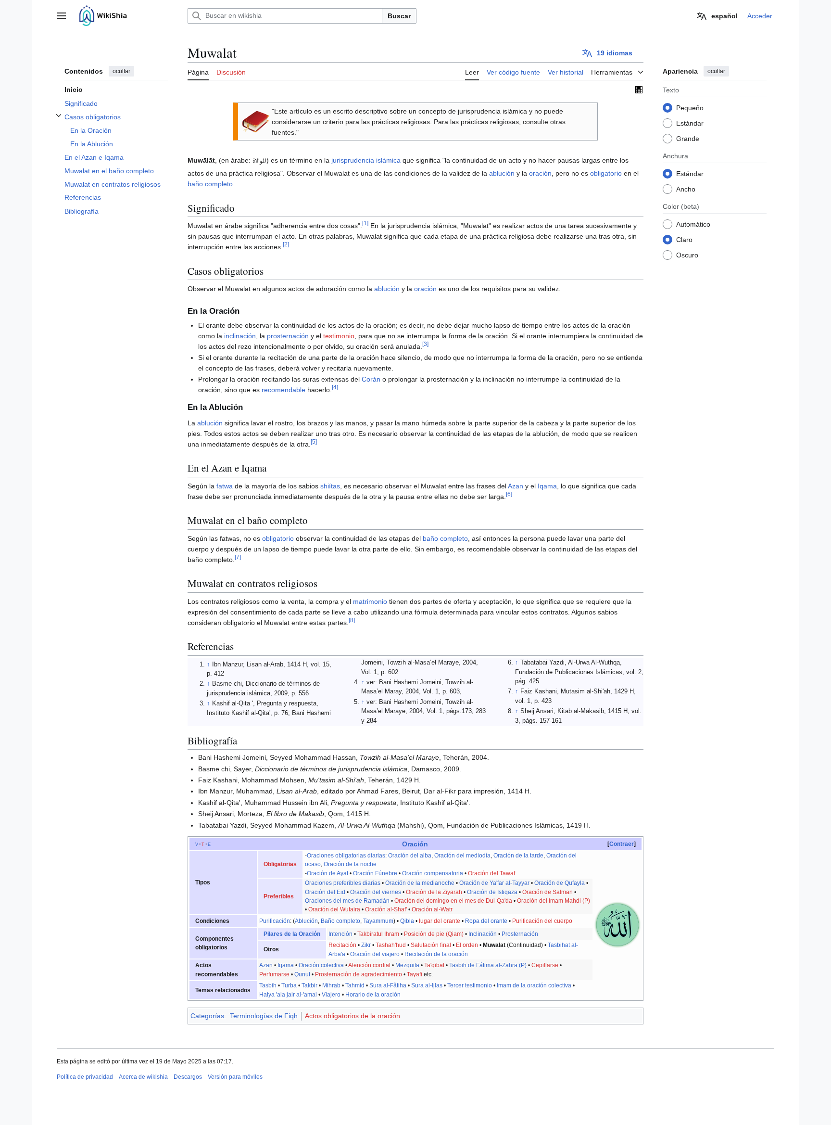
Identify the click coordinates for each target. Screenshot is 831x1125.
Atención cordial (369, 965)
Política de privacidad (85, 1077)
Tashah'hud (391, 945)
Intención (340, 934)
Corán (371, 379)
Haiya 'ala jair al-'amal (288, 994)
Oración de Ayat (327, 873)
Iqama (547, 486)
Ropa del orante (486, 921)
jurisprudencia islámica (366, 160)
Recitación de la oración (436, 954)
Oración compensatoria (432, 873)
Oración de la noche (350, 864)
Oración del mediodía (462, 855)
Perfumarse (274, 974)
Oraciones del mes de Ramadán (347, 900)
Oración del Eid (325, 892)
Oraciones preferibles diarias (342, 883)
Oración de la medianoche (419, 883)
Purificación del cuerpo (542, 921)
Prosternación (520, 934)
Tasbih (268, 985)
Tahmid (355, 985)
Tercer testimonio (469, 985)
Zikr (366, 945)
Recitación (342, 945)
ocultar (121, 71)
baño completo (210, 184)
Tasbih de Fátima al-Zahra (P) (488, 965)
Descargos (188, 1077)
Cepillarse (544, 965)
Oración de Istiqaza (492, 892)
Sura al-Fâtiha (387, 985)
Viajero (331, 994)
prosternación (288, 336)
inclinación (240, 336)
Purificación (274, 921)
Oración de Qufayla (559, 883)
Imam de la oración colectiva (534, 985)
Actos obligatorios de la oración (352, 1016)
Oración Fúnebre (375, 873)
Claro (684, 239)
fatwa (224, 486)
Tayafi (414, 974)
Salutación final (431, 945)
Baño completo (340, 921)
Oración (415, 844)
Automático (693, 224)
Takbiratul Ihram (378, 934)
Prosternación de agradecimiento (358, 974)
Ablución (306, 921)
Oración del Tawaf (491, 873)
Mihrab (331, 985)
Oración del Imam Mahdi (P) (553, 900)
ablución (502, 173)
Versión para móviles (235, 1077)
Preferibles (279, 896)
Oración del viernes (375, 892)
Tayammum (378, 921)
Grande (687, 138)
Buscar (399, 16)
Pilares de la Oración (292, 934)
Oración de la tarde (518, 855)
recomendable (283, 390)
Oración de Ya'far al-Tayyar (494, 883)
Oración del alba (409, 855)
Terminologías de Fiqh (264, 1016)
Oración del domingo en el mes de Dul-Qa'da (453, 900)
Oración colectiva (321, 965)
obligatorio (606, 173)
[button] (61, 16)
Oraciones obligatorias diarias (346, 855)
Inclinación (482, 934)
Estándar (690, 123)
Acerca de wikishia (143, 1077)
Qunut (302, 974)
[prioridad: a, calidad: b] (638, 89)
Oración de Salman (547, 892)
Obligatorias (280, 864)
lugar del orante (439, 921)
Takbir (309, 985)
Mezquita (407, 965)
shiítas (330, 486)
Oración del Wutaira (334, 909)
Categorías (207, 1016)
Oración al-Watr (432, 909)
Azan (515, 486)
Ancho (685, 188)
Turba (289, 985)
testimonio (338, 336)
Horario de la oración (373, 994)
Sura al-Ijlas (426, 985)
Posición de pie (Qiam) (434, 934)
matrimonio (370, 601)
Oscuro (687, 254)
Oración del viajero (375, 954)
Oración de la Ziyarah (434, 892)
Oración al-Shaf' (386, 909)
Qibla (407, 921)
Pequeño (690, 107)
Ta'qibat (434, 965)
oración (540, 173)
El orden (467, 945)
